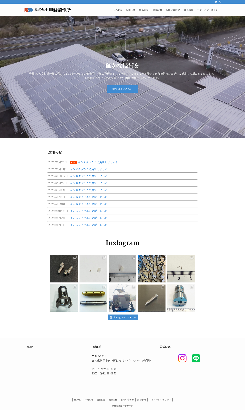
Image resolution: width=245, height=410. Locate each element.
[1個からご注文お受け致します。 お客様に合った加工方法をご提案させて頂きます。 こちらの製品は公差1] (181, 268)
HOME (77, 399)
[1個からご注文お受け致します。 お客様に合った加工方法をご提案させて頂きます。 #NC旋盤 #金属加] (93, 298)
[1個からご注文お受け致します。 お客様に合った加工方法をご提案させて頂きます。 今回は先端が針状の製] (152, 298)
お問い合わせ (127, 399)
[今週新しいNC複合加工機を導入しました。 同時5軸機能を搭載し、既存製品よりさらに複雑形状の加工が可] (122, 298)
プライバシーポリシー (160, 399)
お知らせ (88, 399)
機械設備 (113, 399)
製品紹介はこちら (122, 89)
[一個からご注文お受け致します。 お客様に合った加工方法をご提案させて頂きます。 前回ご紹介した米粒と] (122, 268)
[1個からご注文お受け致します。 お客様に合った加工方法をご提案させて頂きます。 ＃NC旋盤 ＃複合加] (152, 268)
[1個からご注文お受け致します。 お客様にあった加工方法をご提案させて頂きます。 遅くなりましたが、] (181, 298)
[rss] (216, 2)
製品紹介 (101, 399)
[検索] (220, 2)
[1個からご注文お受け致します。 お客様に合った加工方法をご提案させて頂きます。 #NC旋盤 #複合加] (64, 298)
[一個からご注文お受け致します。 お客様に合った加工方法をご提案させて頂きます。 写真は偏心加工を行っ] (64, 268)
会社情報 (141, 399)
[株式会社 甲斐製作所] (47, 9)
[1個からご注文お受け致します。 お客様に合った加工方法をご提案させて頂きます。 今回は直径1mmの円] (93, 268)
